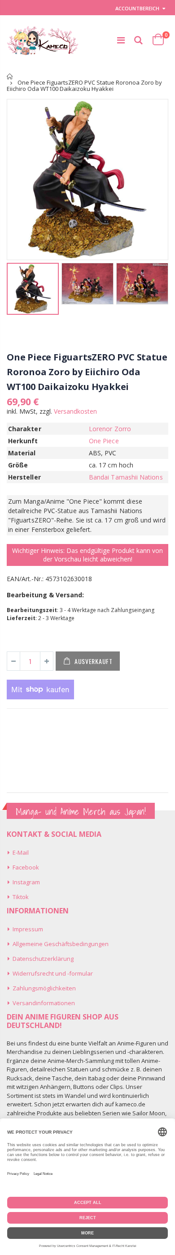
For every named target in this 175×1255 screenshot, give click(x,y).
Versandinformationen (44, 1003)
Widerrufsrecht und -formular (53, 973)
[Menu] (121, 40)
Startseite (10, 76)
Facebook (26, 867)
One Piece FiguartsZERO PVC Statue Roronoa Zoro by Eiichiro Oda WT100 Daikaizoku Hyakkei (87, 372)
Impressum (28, 929)
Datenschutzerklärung (43, 959)
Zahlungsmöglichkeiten (44, 988)
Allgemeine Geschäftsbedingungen (61, 944)
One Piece (104, 441)
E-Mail (21, 852)
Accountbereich (137, 8)
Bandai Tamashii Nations (126, 477)
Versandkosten (75, 411)
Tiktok (21, 897)
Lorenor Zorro (110, 428)
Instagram (26, 882)
